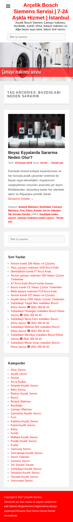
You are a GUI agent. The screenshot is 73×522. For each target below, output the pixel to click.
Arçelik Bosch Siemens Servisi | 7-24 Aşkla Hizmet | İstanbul (40, 11)
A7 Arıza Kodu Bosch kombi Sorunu (32, 283)
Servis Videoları (52, 210)
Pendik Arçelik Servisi (23, 441)
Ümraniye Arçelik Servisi (25, 472)
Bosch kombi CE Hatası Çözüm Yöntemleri (36, 287)
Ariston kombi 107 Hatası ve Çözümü (33, 295)
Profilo (14, 445)
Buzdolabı (45, 207)
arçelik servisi (19, 373)
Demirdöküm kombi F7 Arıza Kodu (31, 271)
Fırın (22, 210)
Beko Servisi (18, 389)
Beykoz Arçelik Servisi (24, 393)
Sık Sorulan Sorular (19, 214)
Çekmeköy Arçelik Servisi (26, 413)
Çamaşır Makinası (21, 409)
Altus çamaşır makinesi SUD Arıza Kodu (35, 267)
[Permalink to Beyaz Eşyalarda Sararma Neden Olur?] (36, 131)
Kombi (37, 210)
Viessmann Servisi (22, 480)
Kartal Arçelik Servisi (23, 425)
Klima (29, 210)
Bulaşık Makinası (28, 207)
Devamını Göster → (21, 198)
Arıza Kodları (18, 381)
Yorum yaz (57, 162)
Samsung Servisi (21, 449)
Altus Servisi (18, 369)
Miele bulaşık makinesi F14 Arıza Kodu (34, 291)
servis (43, 162)
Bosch (14, 397)
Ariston (15, 377)
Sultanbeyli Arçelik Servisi (26, 468)
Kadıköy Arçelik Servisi (24, 421)
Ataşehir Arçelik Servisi (24, 385)
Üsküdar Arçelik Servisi (24, 476)
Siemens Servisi (20, 460)
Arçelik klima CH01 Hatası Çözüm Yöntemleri (37, 299)
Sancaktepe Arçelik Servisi (26, 453)
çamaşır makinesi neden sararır (35, 218)
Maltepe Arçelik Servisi (24, 437)
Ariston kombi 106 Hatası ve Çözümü (33, 263)
